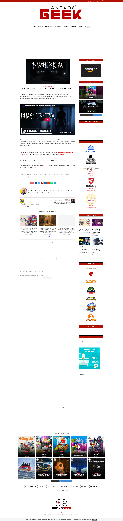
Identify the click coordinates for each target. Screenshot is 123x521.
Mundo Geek (58, 26)
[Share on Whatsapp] (51, 183)
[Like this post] (32, 183)
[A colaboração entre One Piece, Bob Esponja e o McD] (61, 446)
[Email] (97, 1)
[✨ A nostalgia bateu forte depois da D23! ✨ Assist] (26, 468)
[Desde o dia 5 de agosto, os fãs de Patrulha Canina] (26, 446)
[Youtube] (95, 1)
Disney (80, 26)
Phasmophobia (60, 174)
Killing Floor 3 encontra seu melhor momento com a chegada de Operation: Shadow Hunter (97, 230)
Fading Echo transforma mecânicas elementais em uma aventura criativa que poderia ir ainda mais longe (84, 249)
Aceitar (94, 519)
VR (27, 176)
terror (22, 176)
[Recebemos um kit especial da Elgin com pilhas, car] (79, 446)
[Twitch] (100, 1)
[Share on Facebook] (36, 183)
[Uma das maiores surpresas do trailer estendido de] (61, 468)
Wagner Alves (39, 91)
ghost (41, 174)
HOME (34, 26)
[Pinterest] (93, 1)
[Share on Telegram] (55, 183)
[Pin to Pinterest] (42, 183)
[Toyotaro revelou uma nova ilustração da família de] (96, 446)
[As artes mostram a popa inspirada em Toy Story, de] (44, 468)
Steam (67, 174)
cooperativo (28, 174)
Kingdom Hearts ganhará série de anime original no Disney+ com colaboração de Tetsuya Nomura (97, 249)
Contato (40, 1)
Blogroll (35, 1)
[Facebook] (88, 1)
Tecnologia (73, 26)
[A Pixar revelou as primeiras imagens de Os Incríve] (79, 468)
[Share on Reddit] (48, 183)
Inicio (21, 1)
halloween (47, 174)
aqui (43, 165)
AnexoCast (40, 26)
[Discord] (102, 1)
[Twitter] (90, 1)
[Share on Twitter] (39, 183)
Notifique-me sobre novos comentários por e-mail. (31, 271)
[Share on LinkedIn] (45, 183)
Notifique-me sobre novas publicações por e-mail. (31, 275)
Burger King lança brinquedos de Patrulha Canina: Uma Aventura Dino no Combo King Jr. (84, 230)
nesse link (62, 154)
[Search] (85, 27)
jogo (54, 174)
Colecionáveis (48, 26)
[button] (22, 225)
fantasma (36, 174)
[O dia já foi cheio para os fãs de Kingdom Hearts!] (96, 468)
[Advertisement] (61, 43)
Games (66, 26)
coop (22, 174)
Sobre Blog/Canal (28, 1)
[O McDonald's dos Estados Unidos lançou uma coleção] (44, 446)
